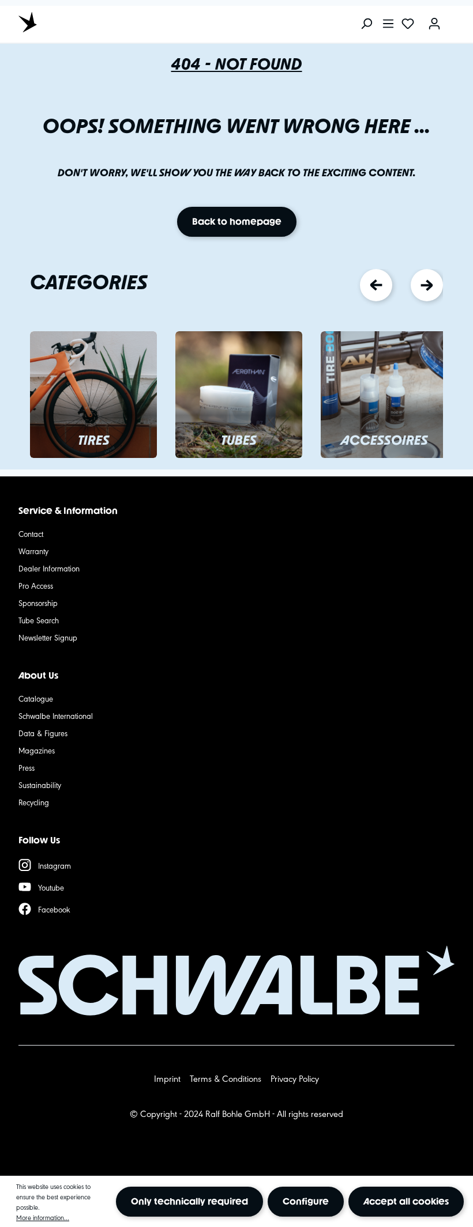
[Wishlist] (407, 24)
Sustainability (39, 785)
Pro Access (35, 585)
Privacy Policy (295, 1078)
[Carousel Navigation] (401, 285)
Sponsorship (38, 603)
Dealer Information (49, 568)
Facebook (54, 909)
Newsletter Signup (47, 637)
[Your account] (434, 24)
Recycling (33, 802)
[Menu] (388, 24)
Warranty (33, 551)
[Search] (366, 24)
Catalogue (35, 698)
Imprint (167, 1078)
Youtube (51, 887)
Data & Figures (42, 733)
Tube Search (38, 620)
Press (26, 767)
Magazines (36, 750)
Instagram (54, 865)
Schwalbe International (55, 715)
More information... (42, 1217)
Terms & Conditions (225, 1078)
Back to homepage (236, 221)
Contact (30, 533)
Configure (306, 1201)
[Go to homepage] (70, 22)
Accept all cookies (406, 1201)
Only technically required (189, 1201)
